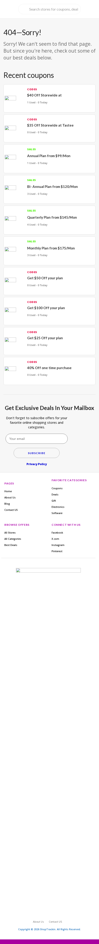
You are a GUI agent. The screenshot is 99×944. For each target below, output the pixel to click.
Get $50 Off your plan (45, 278)
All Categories (12, 538)
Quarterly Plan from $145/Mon (52, 217)
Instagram (58, 545)
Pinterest (57, 551)
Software (57, 513)
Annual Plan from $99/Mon (48, 156)
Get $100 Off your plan (46, 308)
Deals (55, 494)
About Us (10, 497)
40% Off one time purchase (49, 368)
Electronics (58, 507)
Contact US (11, 510)
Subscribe (36, 453)
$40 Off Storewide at (44, 95)
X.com (55, 538)
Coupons (57, 488)
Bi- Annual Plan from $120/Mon (52, 186)
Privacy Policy (36, 464)
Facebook (57, 532)
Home (8, 491)
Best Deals (10, 545)
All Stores (10, 532)
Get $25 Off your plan (45, 338)
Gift (54, 500)
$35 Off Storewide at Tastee (50, 125)
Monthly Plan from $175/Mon (51, 248)
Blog (7, 503)
